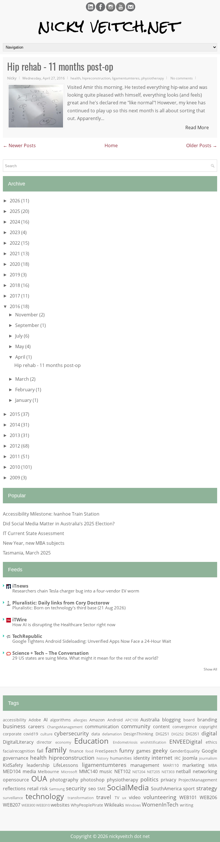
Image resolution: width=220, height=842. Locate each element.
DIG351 (192, 734)
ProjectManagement (197, 780)
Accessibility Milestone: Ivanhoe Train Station (51, 514)
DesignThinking (138, 734)
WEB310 (43, 805)
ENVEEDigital (185, 741)
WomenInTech (160, 804)
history (103, 758)
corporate (12, 734)
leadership (38, 765)
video (135, 797)
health (75, 78)
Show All (210, 669)
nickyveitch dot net (129, 836)
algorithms (60, 720)
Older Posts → (201, 145)
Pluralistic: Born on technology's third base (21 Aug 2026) (68, 607)
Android (115, 720)
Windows (133, 805)
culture (46, 734)
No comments (181, 78)
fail (40, 751)
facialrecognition (19, 751)
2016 (15, 306)
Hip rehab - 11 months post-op (60, 66)
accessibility (14, 720)
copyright (208, 726)
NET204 (138, 771)
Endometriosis (125, 742)
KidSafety (13, 765)
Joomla (189, 758)
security (76, 788)
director (44, 742)
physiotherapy (152, 78)
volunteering (160, 797)
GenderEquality (185, 751)
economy (63, 742)
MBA (212, 765)
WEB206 (208, 797)
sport (189, 788)
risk (44, 788)
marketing (193, 765)
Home (111, 145)
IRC (177, 758)
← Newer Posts (19, 145)
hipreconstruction (96, 78)
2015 (15, 414)
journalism (208, 758)
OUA (39, 779)
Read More (197, 127)
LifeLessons (65, 765)
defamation (112, 734)
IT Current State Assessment (33, 533)
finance (76, 751)
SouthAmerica (166, 788)
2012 (15, 446)
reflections (14, 788)
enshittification (153, 742)
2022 (15, 243)
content (161, 726)
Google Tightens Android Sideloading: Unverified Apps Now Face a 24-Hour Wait (91, 641)
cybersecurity (71, 733)
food (89, 751)
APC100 (131, 720)
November (27, 315)
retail (32, 788)
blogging (171, 720)
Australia (150, 720)
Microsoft (69, 771)
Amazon (97, 720)
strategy (206, 788)
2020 (15, 264)
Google (209, 751)
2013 (15, 435)
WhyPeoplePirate (87, 805)
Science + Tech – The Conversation (50, 653)
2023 (15, 232)
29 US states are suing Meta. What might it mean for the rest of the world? (85, 658)
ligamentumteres (126, 78)
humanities (121, 758)
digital (209, 733)
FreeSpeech (106, 751)
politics (149, 779)
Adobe (35, 720)
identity (141, 758)
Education (91, 741)
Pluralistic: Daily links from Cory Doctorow (60, 603)
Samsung (57, 788)
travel (103, 797)
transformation (81, 797)
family (55, 750)
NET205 (153, 771)
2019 (15, 275)
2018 (15, 285)
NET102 (122, 771)
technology (44, 796)
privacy (168, 780)
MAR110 (171, 765)
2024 (15, 222)
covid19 (30, 734)
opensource (16, 780)
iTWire (19, 619)
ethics (211, 742)
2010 (15, 467)
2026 (15, 200)
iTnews (20, 586)
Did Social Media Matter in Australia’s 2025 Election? (59, 523)
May (20, 346)
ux (124, 797)
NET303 (168, 771)
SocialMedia (128, 788)
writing (186, 805)
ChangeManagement (65, 726)
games (143, 751)
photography (64, 780)
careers (36, 726)
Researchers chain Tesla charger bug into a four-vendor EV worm (75, 591)
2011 (15, 456)
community (135, 726)
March (22, 379)
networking (205, 771)
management (144, 765)
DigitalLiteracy (18, 742)
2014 (15, 425)
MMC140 (88, 771)
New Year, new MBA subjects (33, 543)
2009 (15, 477)
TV (117, 797)
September (27, 325)
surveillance (13, 797)
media (29, 771)
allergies (80, 720)
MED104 (12, 771)
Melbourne (48, 771)
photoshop (92, 780)
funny (126, 750)
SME (101, 788)
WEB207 (11, 805)
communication (102, 726)
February (25, 389)
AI (46, 720)
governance (15, 758)
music (105, 771)
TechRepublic (27, 636)
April (20, 357)
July (19, 336)
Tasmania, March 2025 (27, 553)
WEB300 (28, 805)
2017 (15, 296)
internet (162, 757)
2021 (15, 253)
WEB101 (188, 797)
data (95, 734)
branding (207, 720)
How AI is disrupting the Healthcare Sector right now (63, 624)
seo (92, 788)
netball (183, 771)
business (14, 726)
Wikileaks (114, 805)
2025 (15, 211)
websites (60, 805)
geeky (160, 750)
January (24, 400)
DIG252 (177, 734)
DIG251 (162, 734)
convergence (184, 726)
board (189, 720)
